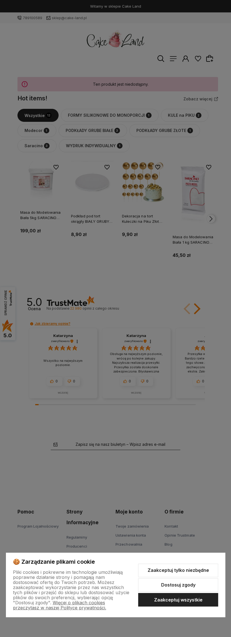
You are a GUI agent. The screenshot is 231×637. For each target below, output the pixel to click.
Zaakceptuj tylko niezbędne (178, 570)
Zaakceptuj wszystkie (178, 600)
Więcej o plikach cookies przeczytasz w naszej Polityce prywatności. (59, 605)
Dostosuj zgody (178, 585)
